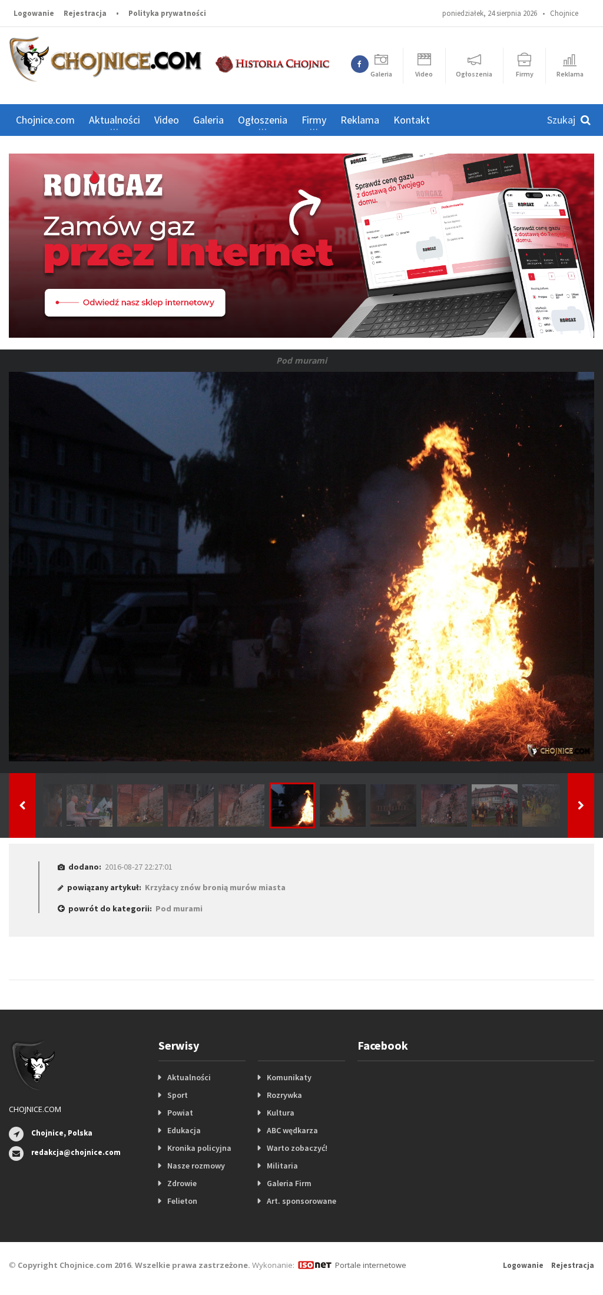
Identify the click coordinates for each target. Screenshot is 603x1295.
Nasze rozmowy (196, 1165)
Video (166, 119)
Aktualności (189, 1077)
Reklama (359, 119)
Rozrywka (284, 1095)
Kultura (280, 1112)
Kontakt (411, 119)
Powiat (180, 1112)
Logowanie (34, 13)
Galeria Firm (289, 1183)
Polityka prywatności (167, 13)
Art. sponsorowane (301, 1201)
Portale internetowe (370, 1265)
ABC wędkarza (292, 1130)
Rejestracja (85, 13)
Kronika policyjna (199, 1148)
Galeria (208, 119)
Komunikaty (289, 1077)
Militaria (282, 1165)
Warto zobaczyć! (297, 1148)
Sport (177, 1095)
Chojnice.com (45, 119)
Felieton (182, 1201)
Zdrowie (182, 1183)
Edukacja (184, 1130)
